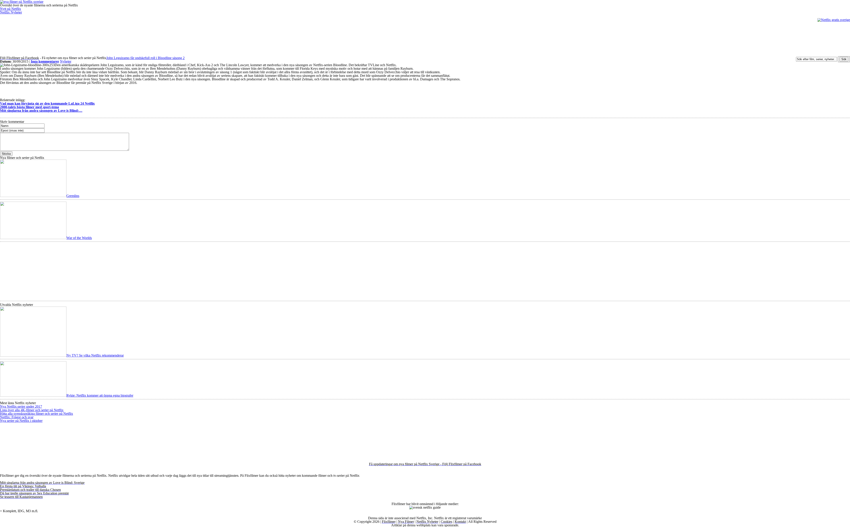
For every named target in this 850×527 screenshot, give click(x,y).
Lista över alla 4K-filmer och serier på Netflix (32, 410)
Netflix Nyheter (11, 12)
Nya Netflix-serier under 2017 (21, 406)
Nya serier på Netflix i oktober (21, 421)
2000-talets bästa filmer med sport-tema (29, 107)
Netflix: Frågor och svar (16, 417)
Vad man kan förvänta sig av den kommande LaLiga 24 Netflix (47, 103)
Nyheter (65, 61)
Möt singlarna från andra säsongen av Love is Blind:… (41, 110)
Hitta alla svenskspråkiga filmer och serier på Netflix (36, 413)
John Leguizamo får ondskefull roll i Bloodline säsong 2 (145, 58)
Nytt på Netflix (10, 9)
